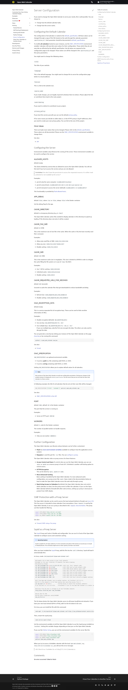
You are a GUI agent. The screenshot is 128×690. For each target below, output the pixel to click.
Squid (38, 533)
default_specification (71, 36)
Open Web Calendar (18, 9)
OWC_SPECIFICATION (77, 44)
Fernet (39, 348)
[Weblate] (102, 685)
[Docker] (108, 685)
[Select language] (92, 2)
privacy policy (73, 115)
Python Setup (47, 630)
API (38, 141)
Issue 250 (91, 501)
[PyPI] (105, 685)
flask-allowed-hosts (60, 191)
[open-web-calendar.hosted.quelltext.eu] (95, 685)
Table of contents (102, 9)
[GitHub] (99, 685)
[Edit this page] (93, 10)
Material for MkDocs (23, 688)
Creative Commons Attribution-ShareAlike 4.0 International (36, 686)
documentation (77, 505)
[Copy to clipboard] (92, 340)
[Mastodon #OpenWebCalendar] (111, 685)
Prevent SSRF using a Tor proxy (46, 523)
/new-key (37, 336)
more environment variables (52, 450)
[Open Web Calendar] (13, 2)
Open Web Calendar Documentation (21, 684)
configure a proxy (72, 455)
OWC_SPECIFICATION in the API (47, 396)
